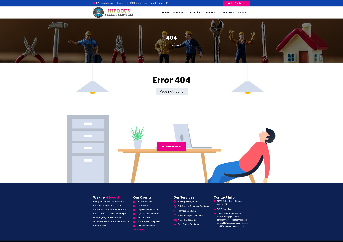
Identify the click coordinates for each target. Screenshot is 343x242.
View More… (139, 229)
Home (165, 45)
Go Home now (173, 146)
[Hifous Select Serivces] (113, 12)
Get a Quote (234, 3)
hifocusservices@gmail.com (109, 3)
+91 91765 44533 (224, 209)
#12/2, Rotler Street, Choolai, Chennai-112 (149, 3)
